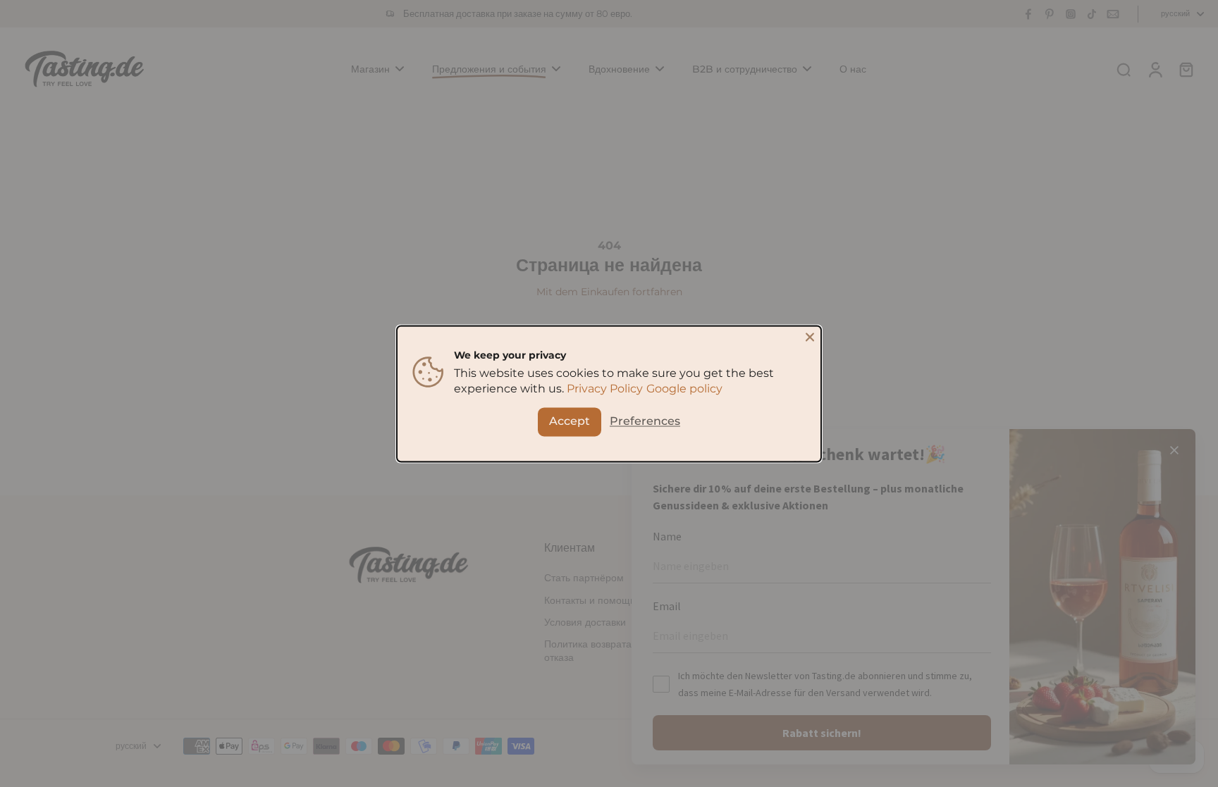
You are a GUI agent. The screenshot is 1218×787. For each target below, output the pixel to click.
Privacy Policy (605, 388)
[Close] (810, 337)
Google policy (684, 388)
